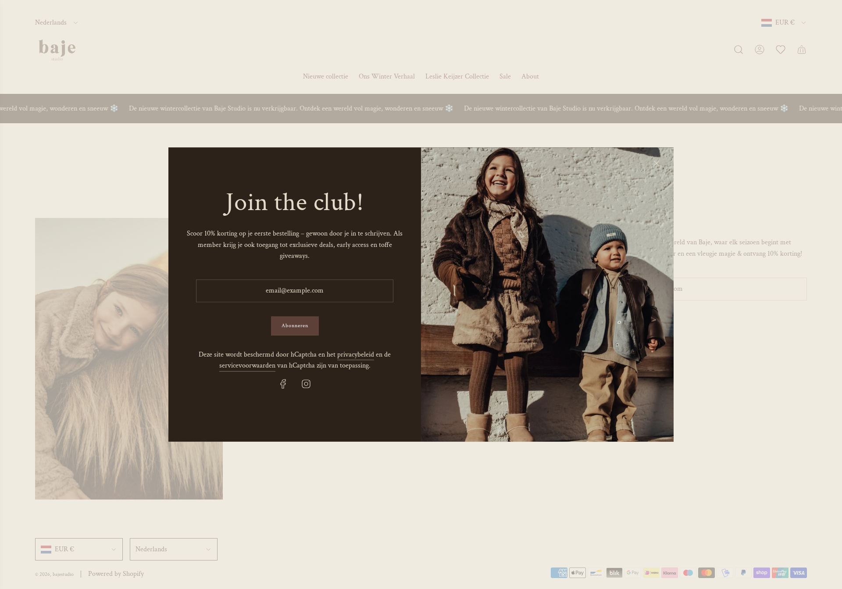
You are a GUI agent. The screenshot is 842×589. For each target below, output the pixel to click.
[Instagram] (306, 383)
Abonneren (295, 325)
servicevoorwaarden (247, 366)
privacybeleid (355, 354)
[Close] (656, 163)
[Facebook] (283, 383)
